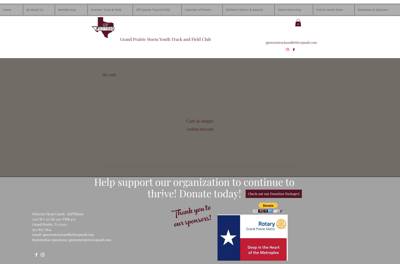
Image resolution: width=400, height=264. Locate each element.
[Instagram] (287, 50)
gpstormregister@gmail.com (90, 240)
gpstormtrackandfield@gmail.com (291, 42)
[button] (298, 22)
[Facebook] (36, 254)
